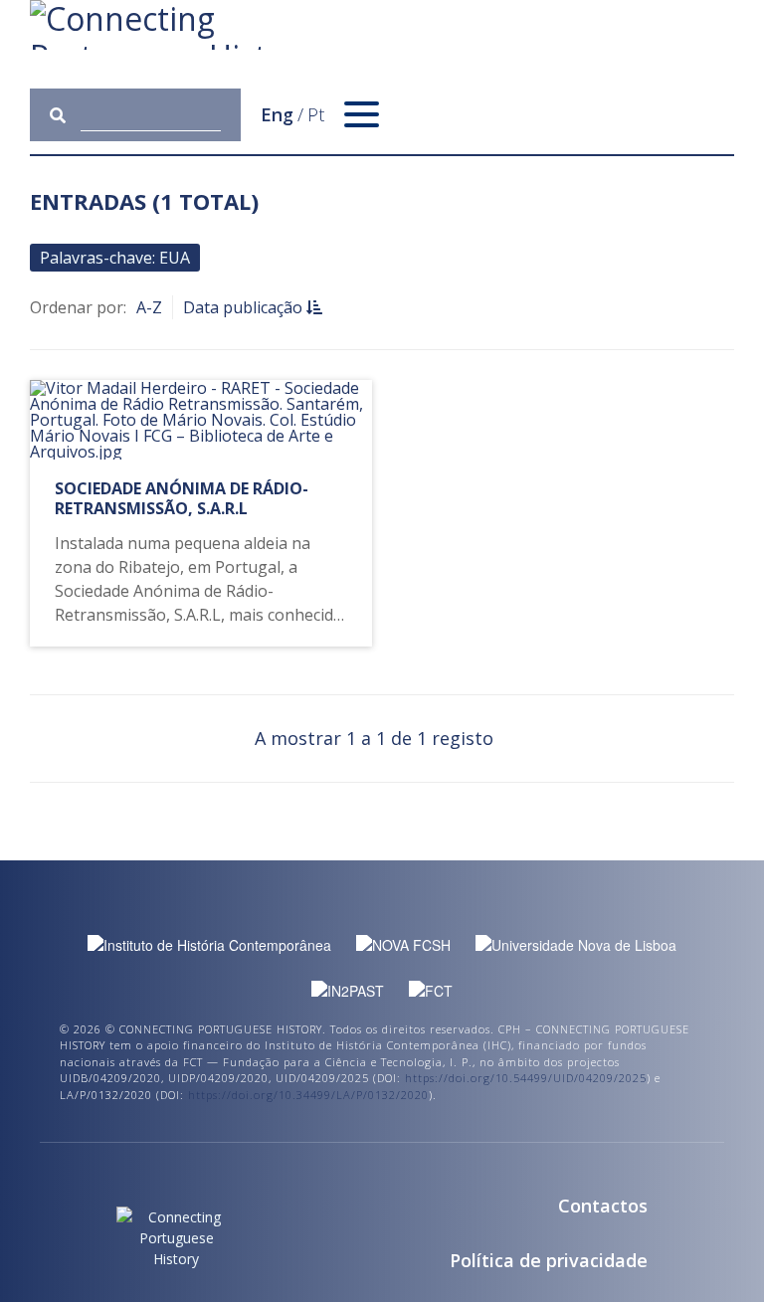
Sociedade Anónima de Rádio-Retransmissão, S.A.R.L (181, 497)
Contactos (603, 1205)
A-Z (149, 307)
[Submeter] (65, 114)
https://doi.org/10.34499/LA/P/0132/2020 (308, 1094)
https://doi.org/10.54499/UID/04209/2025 (526, 1077)
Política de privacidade (549, 1260)
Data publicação (244, 307)
